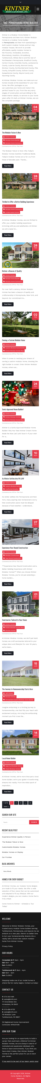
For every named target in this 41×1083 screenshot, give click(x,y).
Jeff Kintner (9, 693)
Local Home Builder (9, 758)
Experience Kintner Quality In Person (16, 837)
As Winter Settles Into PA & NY (13, 478)
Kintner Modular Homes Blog (14, 350)
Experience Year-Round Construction (15, 547)
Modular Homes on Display (12, 852)
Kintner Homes (10, 137)
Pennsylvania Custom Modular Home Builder (19, 699)
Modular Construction (12, 555)
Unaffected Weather (12, 489)
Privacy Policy (7, 946)
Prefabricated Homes (12, 212)
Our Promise (7, 857)
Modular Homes (10, 630)
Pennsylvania (9, 43)
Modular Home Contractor (13, 143)
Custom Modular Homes (13, 486)
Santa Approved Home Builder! (12, 409)
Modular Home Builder (12, 140)
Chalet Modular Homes (12, 769)
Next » (6, 806)
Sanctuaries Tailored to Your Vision (14, 620)
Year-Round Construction (13, 558)
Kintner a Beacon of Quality (12, 271)
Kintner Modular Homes (12, 417)
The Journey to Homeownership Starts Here (17, 689)
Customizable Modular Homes (13, 847)
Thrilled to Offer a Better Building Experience (18, 201)
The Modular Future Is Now (11, 132)
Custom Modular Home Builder (15, 348)
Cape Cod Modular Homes (13, 766)
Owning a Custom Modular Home (13, 340)
